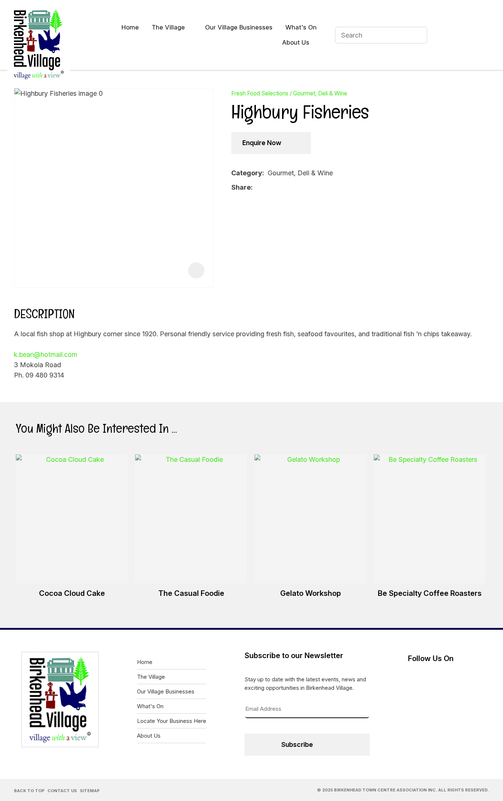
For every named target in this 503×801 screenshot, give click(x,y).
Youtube (465, 35)
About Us (295, 42)
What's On (301, 27)
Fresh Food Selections (259, 93)
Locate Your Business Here (171, 721)
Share (241, 187)
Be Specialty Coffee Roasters (430, 593)
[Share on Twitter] (267, 188)
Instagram (483, 35)
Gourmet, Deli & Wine (320, 93)
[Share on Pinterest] (279, 187)
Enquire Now (261, 143)
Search (418, 35)
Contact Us (62, 790)
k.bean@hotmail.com (45, 354)
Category (246, 173)
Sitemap (90, 790)
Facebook (446, 35)
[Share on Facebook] (257, 187)
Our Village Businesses (238, 27)
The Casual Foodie (191, 593)
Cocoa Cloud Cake (72, 593)
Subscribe (297, 744)
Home (130, 27)
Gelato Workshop (310, 593)
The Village (168, 27)
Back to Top (29, 790)
